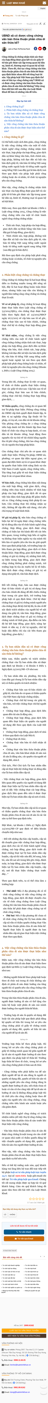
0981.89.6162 (19, 1387)
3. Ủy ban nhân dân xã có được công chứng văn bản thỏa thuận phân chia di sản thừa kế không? (24, 117)
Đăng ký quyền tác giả (32, 1290)
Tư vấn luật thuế (30, 1268)
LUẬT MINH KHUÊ (18, 3)
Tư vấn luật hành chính (10, 1284)
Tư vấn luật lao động (9, 1268)
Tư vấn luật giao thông (32, 1281)
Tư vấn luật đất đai (9, 1278)
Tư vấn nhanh (24, 1232)
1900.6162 (20, 1175)
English (42, 8)
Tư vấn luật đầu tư (31, 1265)
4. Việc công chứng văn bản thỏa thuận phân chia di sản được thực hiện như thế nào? (24, 128)
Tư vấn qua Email (25, 1239)
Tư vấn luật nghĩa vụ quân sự (12, 1287)
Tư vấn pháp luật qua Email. (24, 1179)
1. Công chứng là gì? (14, 106)
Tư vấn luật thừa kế (31, 1275)
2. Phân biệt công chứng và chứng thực (23, 110)
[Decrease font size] (40, 23)
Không (12, 1214)
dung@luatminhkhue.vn (20, 1392)
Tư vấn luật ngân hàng (32, 1287)
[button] (44, 48)
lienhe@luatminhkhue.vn (20, 1365)
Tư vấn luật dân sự (9, 1275)
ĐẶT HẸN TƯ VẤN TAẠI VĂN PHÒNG (24, 1336)
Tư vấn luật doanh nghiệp (11, 1265)
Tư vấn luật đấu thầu (32, 1284)
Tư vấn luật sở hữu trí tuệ (11, 1271)
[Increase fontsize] (44, 24)
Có (5, 1214)
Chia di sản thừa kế (10, 1250)
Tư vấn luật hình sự (31, 1271)
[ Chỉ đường (31, 1355)
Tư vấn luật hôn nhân (32, 1278)
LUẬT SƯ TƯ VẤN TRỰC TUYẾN (24, 1331)
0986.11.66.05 (20, 1360)
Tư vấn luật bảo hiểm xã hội (12, 1281)
